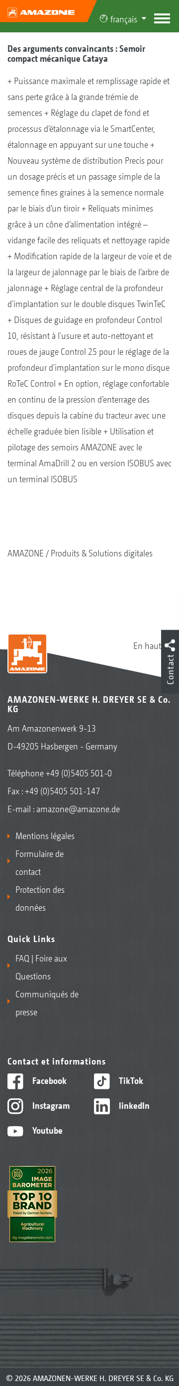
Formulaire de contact (39, 862)
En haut (147, 644)
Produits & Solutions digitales (102, 552)
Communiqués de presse (47, 1002)
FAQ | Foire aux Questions (41, 966)
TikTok (130, 1079)
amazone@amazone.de (78, 808)
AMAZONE (25, 552)
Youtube (46, 1129)
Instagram (50, 1104)
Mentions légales (45, 835)
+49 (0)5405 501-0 (79, 772)
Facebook (48, 1079)
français (123, 18)
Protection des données (40, 897)
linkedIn (133, 1104)
